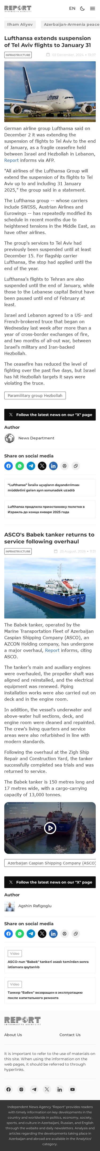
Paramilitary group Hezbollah (35, 395)
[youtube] (72, 1089)
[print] (64, 466)
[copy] (75, 466)
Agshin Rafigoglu (34, 905)
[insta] (21, 1089)
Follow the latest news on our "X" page (54, 414)
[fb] (8, 466)
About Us (13, 1034)
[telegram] (31, 466)
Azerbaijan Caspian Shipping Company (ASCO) (52, 863)
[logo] (17, 8)
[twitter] (42, 466)
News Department (36, 438)
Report (11, 160)
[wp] (19, 466)
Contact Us (70, 1034)
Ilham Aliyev (20, 24)
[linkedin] (53, 466)
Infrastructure (18, 55)
